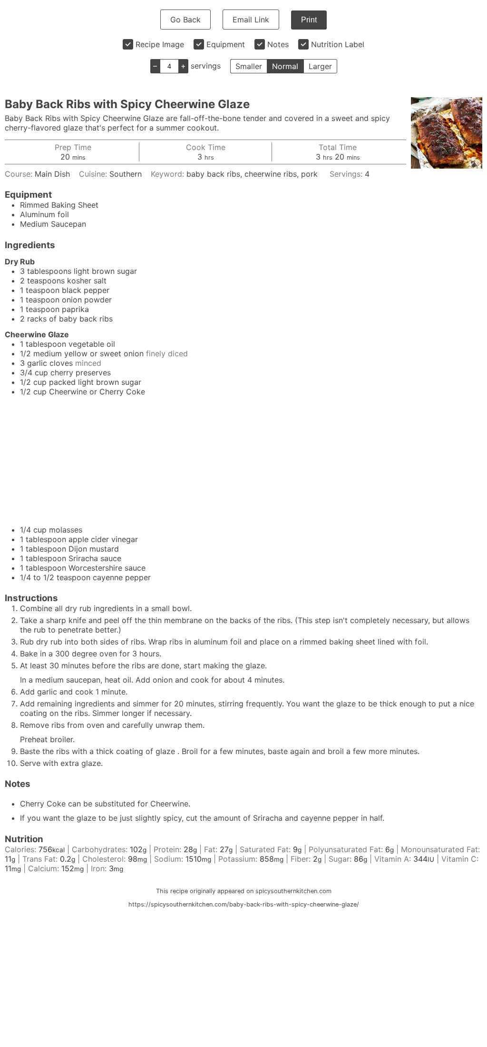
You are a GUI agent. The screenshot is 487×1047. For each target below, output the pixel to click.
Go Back (185, 19)
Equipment (225, 44)
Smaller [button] (248, 66)
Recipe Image (160, 44)
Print (309, 20)
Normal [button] (285, 66)
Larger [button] (320, 66)
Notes (278, 44)
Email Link (251, 19)
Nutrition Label (337, 44)
